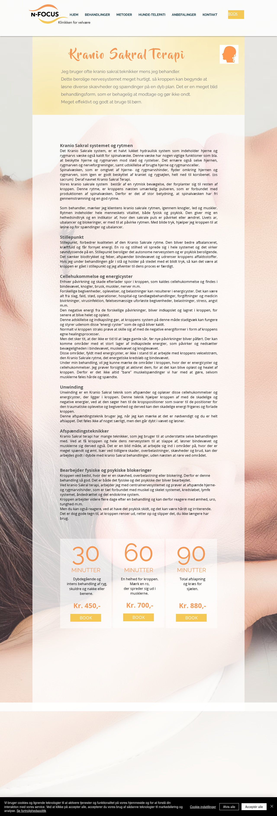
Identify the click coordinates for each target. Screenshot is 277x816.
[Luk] (271, 807)
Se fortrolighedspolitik (31, 810)
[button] (97, 14)
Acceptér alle (254, 807)
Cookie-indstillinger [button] (203, 807)
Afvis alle (229, 807)
